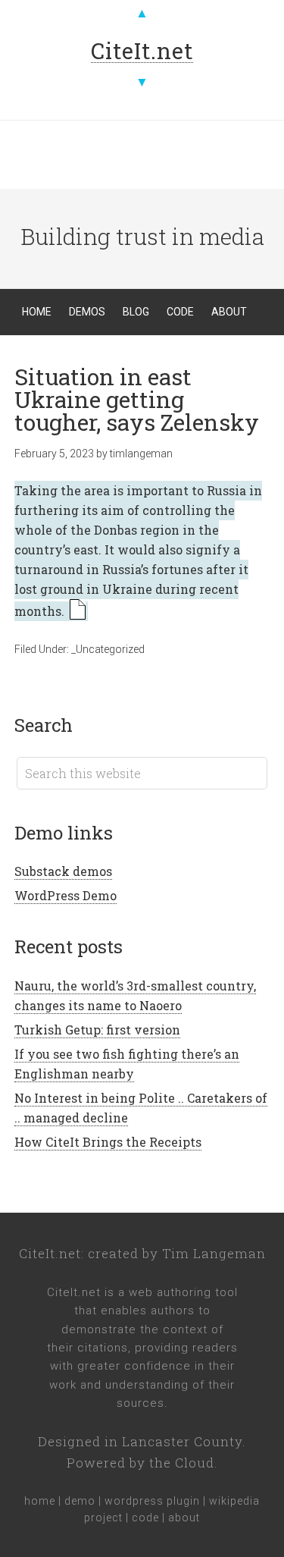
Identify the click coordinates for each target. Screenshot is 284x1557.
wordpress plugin (152, 1501)
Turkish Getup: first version (97, 1029)
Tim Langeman (214, 1253)
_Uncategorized (108, 649)
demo (79, 1501)
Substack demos (63, 871)
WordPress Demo (65, 895)
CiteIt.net (50, 1253)
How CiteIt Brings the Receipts (107, 1142)
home (39, 1501)
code (145, 1517)
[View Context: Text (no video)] (77, 611)
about (184, 1517)
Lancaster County (182, 1441)
